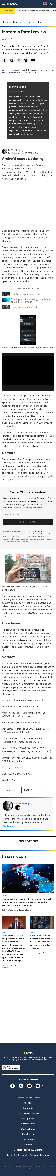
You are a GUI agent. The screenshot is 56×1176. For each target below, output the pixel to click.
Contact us (28, 1108)
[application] (28, 370)
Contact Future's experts (28, 1097)
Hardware (18, 22)
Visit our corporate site (37, 1060)
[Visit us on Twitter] (21, 1086)
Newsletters (28, 1134)
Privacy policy (28, 1118)
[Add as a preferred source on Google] (11, 1067)
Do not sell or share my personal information (28, 1155)
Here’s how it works (27, 73)
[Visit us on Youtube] (29, 1086)
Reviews (38, 153)
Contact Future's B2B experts (28, 1149)
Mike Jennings (17, 150)
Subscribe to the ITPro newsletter (33, 10)
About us (28, 1102)
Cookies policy (28, 1129)
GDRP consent (28, 1139)
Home (5, 22)
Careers (28, 1144)
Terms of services (35, 531)
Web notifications (28, 1123)
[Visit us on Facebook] (12, 1086)
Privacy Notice (38, 534)
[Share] (5, 60)
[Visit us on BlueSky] (37, 1086)
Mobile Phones (36, 22)
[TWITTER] (18, 807)
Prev (9, 790)
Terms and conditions (28, 1113)
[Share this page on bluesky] (26, 60)
